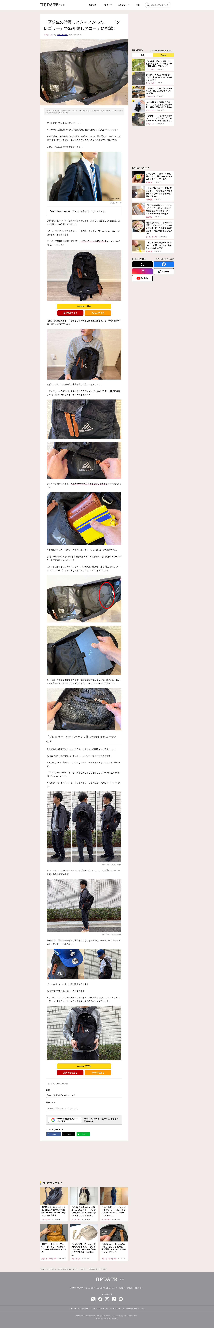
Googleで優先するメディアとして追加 (67, 1119)
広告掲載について (138, 1308)
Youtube (142, 278)
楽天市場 (57, 1095)
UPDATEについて (76, 1308)
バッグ (74, 1108)
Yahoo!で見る (98, 312)
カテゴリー (122, 5)
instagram (142, 271)
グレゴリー (64, 1108)
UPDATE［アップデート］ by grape (55, 5)
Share (54, 1134)
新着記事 (92, 5)
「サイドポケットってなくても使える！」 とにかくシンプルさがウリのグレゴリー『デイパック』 (114, 1211)
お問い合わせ (126, 1308)
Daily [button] (143, 55)
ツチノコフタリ (62, 35)
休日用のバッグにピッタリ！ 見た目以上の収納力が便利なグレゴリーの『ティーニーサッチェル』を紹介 (54, 1211)
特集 (137, 5)
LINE (83, 1134)
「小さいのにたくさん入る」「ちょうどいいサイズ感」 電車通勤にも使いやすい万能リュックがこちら (114, 1248)
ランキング (107, 5)
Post (69, 1134)
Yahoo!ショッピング (68, 1095)
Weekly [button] (163, 55)
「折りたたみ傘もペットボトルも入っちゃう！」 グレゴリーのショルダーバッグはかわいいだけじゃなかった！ (83, 1211)
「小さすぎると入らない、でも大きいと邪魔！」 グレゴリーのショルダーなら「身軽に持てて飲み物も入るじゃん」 (83, 1249)
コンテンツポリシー (97, 1308)
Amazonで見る (84, 306)
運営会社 (86, 1308)
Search (148, 5)
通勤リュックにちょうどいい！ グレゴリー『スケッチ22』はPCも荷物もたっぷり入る (53, 1248)
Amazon (50, 1095)
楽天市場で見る (70, 312)
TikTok (164, 271)
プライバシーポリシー (113, 1308)
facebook (164, 264)
